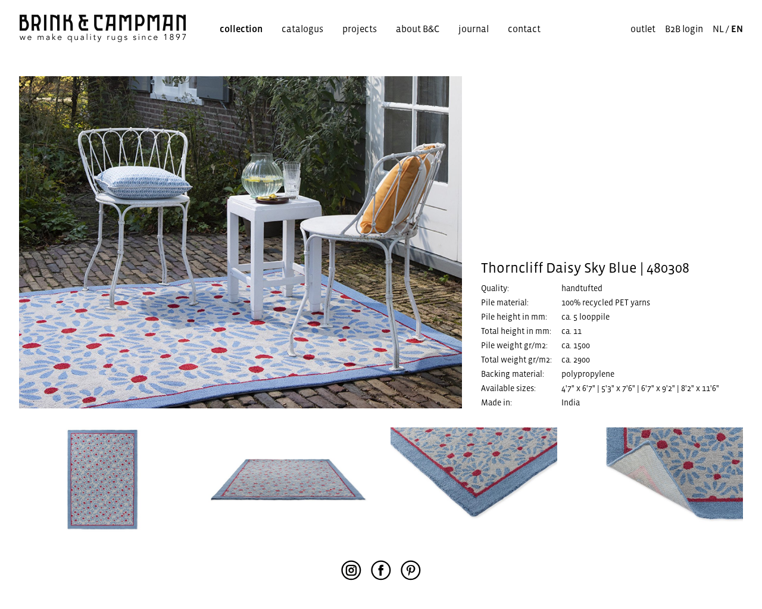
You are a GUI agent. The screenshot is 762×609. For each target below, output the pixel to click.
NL (718, 28)
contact (524, 28)
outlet (642, 28)
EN (737, 28)
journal (473, 28)
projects (359, 28)
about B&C (417, 28)
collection (241, 28)
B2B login (684, 28)
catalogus (302, 28)
